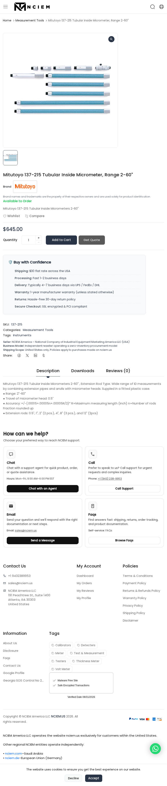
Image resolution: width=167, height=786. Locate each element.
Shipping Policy (134, 613)
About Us (10, 643)
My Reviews (85, 590)
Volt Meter (62, 669)
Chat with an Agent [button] (43, 489)
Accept (93, 778)
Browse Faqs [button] (124, 540)
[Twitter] (27, 355)
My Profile (84, 598)
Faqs (6, 658)
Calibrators (63, 645)
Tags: (7, 335)
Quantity (10, 240)
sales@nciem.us (26, 530)
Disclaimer (130, 620)
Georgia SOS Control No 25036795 (23, 680)
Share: (7, 355)
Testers (60, 661)
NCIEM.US (58, 716)
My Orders (84, 583)
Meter (59, 653)
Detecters (88, 645)
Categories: (12, 330)
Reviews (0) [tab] (118, 371)
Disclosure (10, 650)
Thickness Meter (87, 661)
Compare (36, 216)
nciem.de (12, 758)
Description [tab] (48, 371)
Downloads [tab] (82, 371)
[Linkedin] (35, 355)
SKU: (6, 324)
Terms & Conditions (138, 576)
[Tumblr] (43, 355)
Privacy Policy (133, 605)
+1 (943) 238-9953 (110, 478)
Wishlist (13, 216)
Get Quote (92, 240)
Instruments (22, 335)
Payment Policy (134, 583)
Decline (73, 778)
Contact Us (12, 665)
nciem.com (13, 753)
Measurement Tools (29, 20)
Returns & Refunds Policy (141, 590)
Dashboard (85, 576)
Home (7, 20)
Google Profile (13, 673)
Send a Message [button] (43, 540)
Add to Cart (61, 240)
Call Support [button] (124, 489)
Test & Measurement (89, 653)
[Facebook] (19, 355)
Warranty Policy (134, 598)
